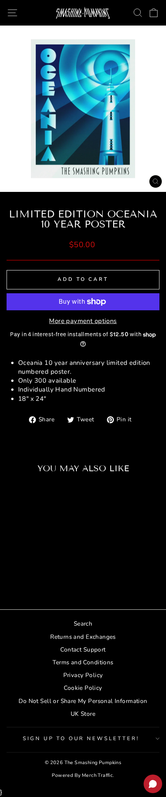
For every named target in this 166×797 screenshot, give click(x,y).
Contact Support (82, 649)
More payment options (83, 320)
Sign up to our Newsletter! (81, 738)
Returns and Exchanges (83, 637)
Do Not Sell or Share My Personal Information (83, 701)
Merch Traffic (97, 775)
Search (83, 624)
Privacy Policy (83, 675)
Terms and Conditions (83, 662)
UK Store (83, 714)
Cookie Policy (83, 688)
